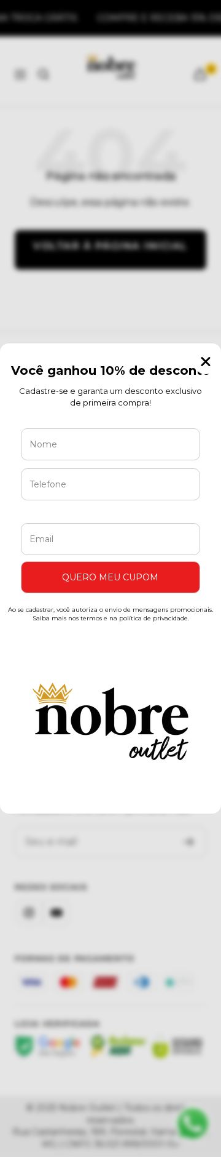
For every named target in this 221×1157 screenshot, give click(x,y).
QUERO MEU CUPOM (110, 577)
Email (45, 513)
